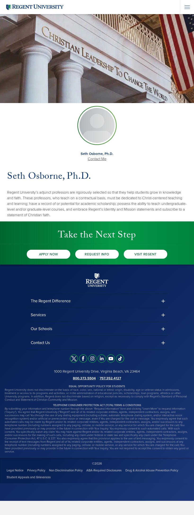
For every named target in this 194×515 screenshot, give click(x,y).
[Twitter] (74, 358)
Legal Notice (15, 470)
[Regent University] (34, 7)
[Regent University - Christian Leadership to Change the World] (97, 280)
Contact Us (40, 343)
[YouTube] (111, 358)
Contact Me (97, 159)
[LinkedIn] (101, 358)
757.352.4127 (110, 378)
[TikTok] (120, 358)
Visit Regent (145, 254)
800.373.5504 (84, 378)
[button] (97, 301)
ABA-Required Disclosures (104, 470)
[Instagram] (92, 358)
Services (38, 315)
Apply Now (48, 254)
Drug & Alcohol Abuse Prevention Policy (151, 470)
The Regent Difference (51, 301)
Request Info (97, 254)
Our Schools (41, 329)
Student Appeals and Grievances (29, 477)
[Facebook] (83, 358)
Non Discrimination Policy (66, 470)
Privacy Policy (36, 470)
